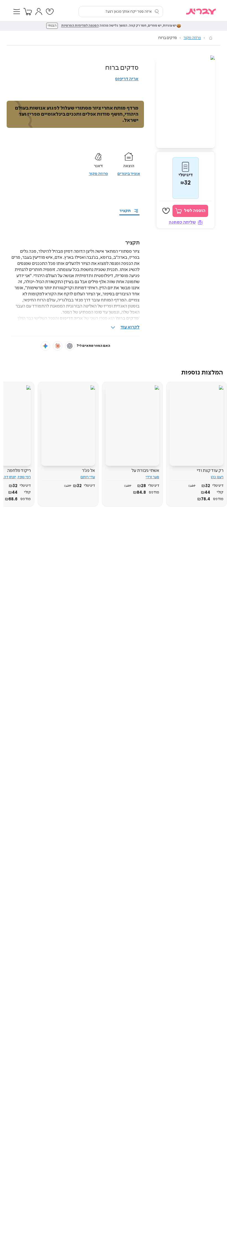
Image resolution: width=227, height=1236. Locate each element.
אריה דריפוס (126, 79)
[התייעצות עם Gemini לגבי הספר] (45, 346)
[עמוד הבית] (211, 38)
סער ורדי (152, 477)
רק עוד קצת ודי (210, 470)
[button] (16, 11)
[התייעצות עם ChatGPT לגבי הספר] (69, 346)
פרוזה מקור (192, 38)
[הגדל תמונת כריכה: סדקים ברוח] (185, 101)
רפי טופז (24, 477)
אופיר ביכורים (128, 174)
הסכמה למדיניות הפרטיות (80, 26)
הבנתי (52, 26)
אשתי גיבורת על (145, 470)
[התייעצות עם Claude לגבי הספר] (57, 346)
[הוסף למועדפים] (166, 211)
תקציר (125, 211)
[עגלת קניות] (27, 11)
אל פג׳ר (88, 470)
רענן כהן (217, 477)
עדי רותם (88, 477)
